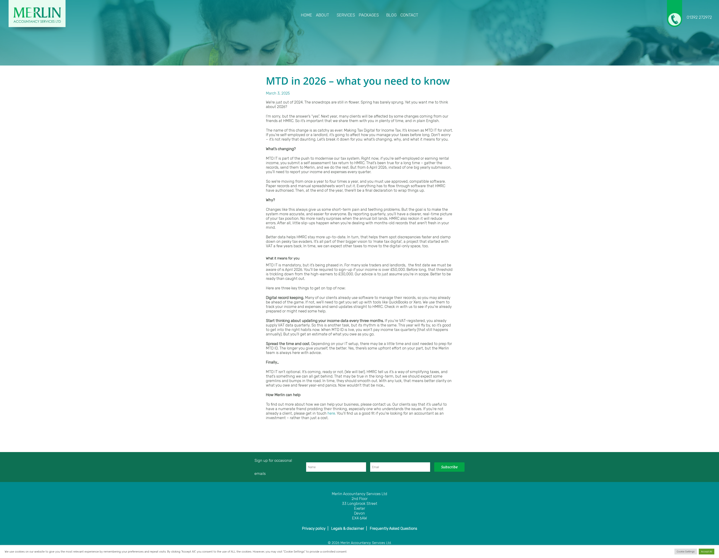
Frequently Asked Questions (393, 528)
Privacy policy (314, 528)
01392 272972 (699, 17)
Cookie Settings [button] (686, 551)
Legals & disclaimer (347, 528)
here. (331, 413)
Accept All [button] (706, 551)
